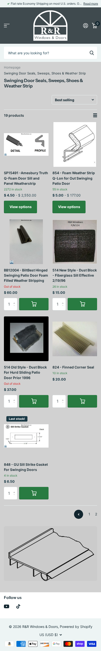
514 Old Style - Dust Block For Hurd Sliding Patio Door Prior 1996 (25, 372)
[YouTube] (6, 606)
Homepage (12, 67)
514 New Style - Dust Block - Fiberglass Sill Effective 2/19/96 (74, 275)
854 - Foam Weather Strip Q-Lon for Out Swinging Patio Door (73, 178)
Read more (90, 3)
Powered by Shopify (76, 626)
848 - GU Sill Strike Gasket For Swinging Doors (26, 467)
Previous (78, 514)
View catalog (7, 26)
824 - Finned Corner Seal (73, 367)
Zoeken (91, 53)
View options (21, 207)
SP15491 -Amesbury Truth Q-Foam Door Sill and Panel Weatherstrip (26, 178)
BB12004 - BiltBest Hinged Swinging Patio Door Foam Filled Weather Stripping (26, 275)
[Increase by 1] (15, 300)
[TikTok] (18, 606)
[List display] (95, 115)
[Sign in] (85, 25)
